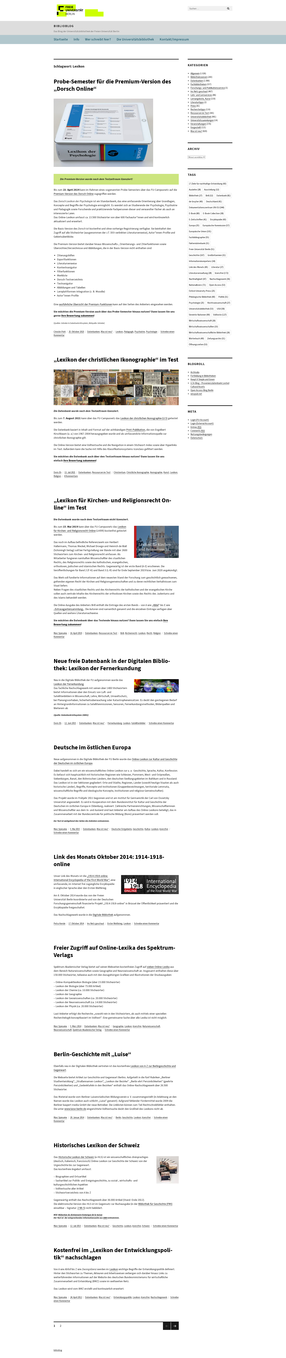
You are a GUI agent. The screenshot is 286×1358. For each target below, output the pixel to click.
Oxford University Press (202, 290)
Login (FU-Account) (200, 419)
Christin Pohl (60, 331)
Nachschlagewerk (159, 1297)
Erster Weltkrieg (114, 923)
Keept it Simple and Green (203, 379)
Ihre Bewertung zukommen (77, 315)
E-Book (194, 213)
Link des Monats (198, 267)
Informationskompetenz (202, 261)
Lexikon (119, 331)
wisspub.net (196, 393)
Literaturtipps (197, 102)
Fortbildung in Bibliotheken (203, 375)
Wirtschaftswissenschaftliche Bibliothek (209, 332)
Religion (57, 476)
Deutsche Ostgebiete (121, 829)
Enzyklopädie (218, 219)
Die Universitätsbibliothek (135, 39)
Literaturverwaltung (200, 273)
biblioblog (64, 26)
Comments (198, 430)
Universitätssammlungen (202, 120)
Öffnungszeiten (198, 344)
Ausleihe (195, 189)
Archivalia (195, 372)
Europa (194, 225)
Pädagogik (128, 331)
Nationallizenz (197, 284)
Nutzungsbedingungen (201, 434)
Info (76, 39)
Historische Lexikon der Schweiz (76, 1157)
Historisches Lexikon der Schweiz (97, 1145)
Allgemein (195, 73)
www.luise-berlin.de (75, 1109)
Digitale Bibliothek (103, 915)
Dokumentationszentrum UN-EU (206, 207)
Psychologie (151, 331)
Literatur (217, 267)
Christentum (119, 472)
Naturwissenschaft (151, 1026)
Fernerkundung (115, 723)
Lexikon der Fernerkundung (69, 684)
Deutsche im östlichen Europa (92, 747)
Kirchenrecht (131, 633)
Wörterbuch (196, 338)
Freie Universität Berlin (201, 249)
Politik (223, 296)
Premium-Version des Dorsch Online (74, 194)
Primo (193, 105)
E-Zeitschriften (198, 219)
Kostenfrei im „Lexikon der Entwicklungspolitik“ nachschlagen (113, 1253)
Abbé (155, 605)
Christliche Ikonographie (137, 472)
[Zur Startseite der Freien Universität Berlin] (79, 10)
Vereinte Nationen (199, 314)
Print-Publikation (135, 429)
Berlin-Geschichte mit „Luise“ (92, 1054)
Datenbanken (93, 331)
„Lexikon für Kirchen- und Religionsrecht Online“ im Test (112, 504)
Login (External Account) (202, 423)
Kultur (147, 829)
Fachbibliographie (199, 237)
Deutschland (214, 201)
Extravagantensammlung (69, 609)
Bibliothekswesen (199, 77)
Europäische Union (200, 231)
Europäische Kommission (216, 225)
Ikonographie (156, 472)
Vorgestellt (196, 127)
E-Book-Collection (213, 213)
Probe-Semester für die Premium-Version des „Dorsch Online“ (112, 85)
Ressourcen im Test (101, 472)
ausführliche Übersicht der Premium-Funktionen (85, 304)
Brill (122, 633)
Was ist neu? (106, 331)
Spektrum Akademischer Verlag (87, 1029)
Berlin (118, 1117)
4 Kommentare (71, 476)
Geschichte (138, 829)
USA (221, 308)
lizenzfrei (164, 829)
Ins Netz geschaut (95, 923)
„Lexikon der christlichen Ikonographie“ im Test (116, 360)
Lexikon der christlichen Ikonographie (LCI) (143, 418)
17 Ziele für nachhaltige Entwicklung (207, 183)
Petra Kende (59, 923)
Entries (196, 427)
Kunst (166, 472)
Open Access (217, 284)
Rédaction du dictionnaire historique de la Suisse (80, 1214)
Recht (149, 633)
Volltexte (220, 314)
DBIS (105, 1217)
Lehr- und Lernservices (201, 95)
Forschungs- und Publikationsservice (208, 87)
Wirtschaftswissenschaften (203, 326)
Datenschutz (197, 437)
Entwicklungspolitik (123, 1297)
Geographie (118, 1026)
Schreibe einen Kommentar (161, 723)
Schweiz (146, 1225)
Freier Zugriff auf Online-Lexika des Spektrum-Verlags (114, 951)
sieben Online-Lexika (158, 967)
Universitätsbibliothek (201, 116)
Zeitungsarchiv (216, 338)
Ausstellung (211, 189)
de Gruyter (196, 201)
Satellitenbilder (138, 723)
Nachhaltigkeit (197, 279)
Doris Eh (57, 472)
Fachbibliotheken (198, 84)
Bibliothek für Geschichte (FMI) (155, 1204)
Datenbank (223, 195)
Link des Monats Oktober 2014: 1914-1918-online (109, 860)
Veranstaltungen (198, 123)
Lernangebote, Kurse (200, 98)
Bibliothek (195, 195)
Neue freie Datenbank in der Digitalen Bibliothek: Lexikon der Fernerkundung (112, 664)
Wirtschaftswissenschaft (202, 320)
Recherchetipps (198, 109)
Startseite (61, 39)
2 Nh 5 (80, 1208)
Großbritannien (217, 255)
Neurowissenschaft (63, 1029)
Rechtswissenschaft (218, 302)
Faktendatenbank (199, 243)
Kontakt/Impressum (174, 39)
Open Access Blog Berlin (202, 390)
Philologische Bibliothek (202, 296)
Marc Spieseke (60, 633)
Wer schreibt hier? (98, 39)
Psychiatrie (140, 331)
